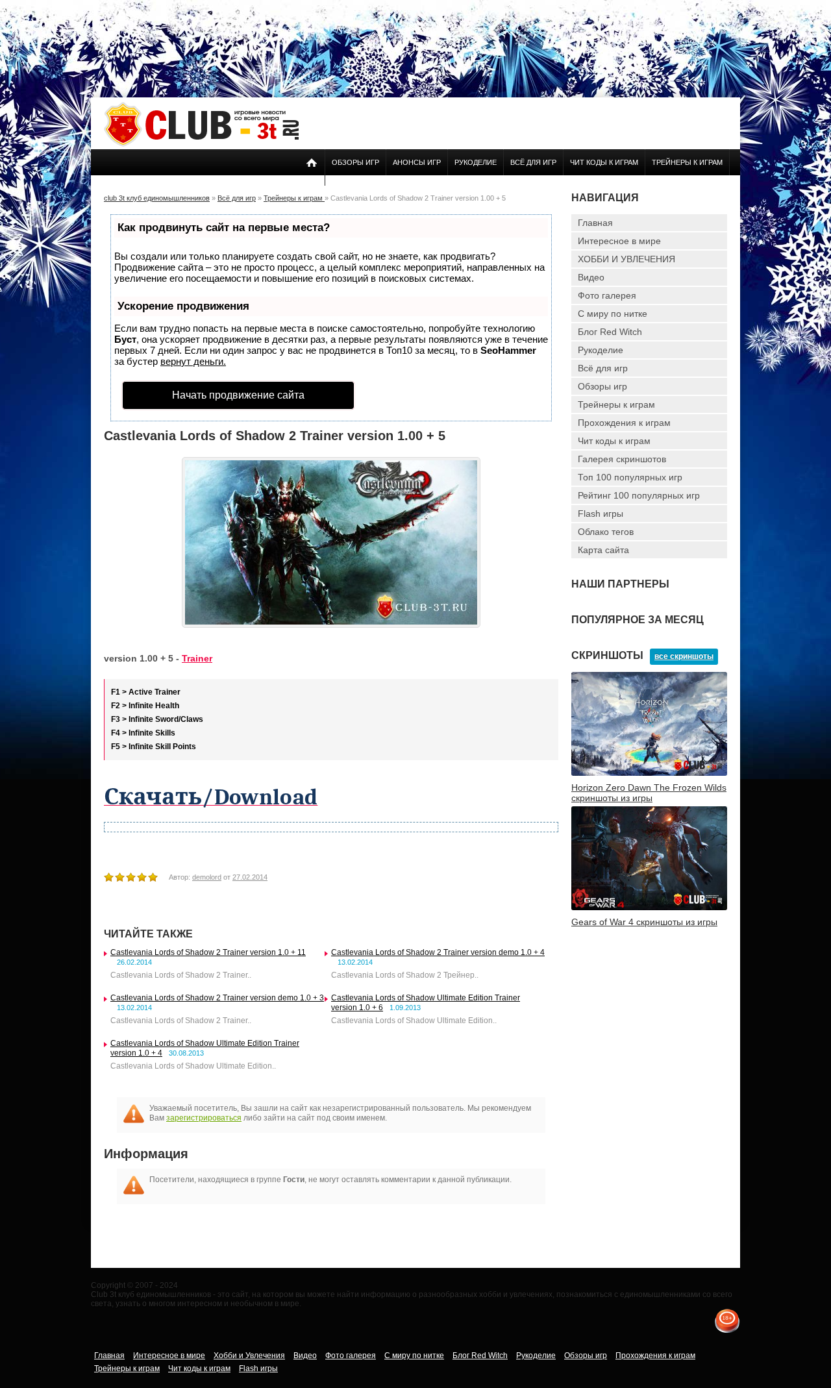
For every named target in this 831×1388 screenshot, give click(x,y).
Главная (595, 222)
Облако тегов (606, 532)
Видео (591, 277)
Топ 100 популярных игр (630, 477)
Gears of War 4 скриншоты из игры (644, 922)
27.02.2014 (249, 877)
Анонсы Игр (417, 162)
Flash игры (600, 513)
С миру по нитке (612, 313)
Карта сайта (603, 550)
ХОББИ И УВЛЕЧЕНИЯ (626, 259)
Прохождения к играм (624, 422)
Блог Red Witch (610, 332)
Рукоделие (475, 162)
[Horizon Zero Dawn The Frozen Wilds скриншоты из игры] (649, 773)
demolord (206, 877)
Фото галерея (607, 295)
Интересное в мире (619, 241)
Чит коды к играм (604, 162)
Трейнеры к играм (687, 162)
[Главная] (201, 144)
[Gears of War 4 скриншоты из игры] (649, 907)
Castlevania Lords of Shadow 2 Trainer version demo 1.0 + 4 (438, 952)
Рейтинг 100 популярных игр (639, 495)
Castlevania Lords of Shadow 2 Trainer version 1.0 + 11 (208, 952)
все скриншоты (683, 656)
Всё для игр (533, 162)
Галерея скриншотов (622, 459)
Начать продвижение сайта (238, 395)
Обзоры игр (355, 162)
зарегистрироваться (204, 1117)
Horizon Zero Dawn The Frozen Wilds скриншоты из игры (648, 792)
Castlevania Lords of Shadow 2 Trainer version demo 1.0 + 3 (217, 997)
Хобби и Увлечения (249, 1355)
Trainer (197, 658)
